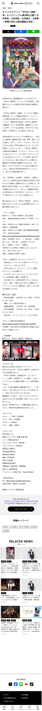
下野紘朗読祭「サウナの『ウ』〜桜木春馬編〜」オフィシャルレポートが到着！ (10, 597)
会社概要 (25, 695)
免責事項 (25, 698)
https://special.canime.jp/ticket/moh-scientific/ (19, 324)
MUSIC (9, 561)
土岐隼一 (7, 501)
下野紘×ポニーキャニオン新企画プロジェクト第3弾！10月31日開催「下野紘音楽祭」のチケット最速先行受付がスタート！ (31, 568)
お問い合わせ (9, 701)
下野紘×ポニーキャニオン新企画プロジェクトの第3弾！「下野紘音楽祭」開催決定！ (31, 597)
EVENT (25, 561)
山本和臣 (16, 501)
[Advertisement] (21, 657)
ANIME (10, 8)
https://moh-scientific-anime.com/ (18, 481)
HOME (4, 8)
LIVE (30, 561)
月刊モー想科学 (26, 501)
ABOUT (7, 695)
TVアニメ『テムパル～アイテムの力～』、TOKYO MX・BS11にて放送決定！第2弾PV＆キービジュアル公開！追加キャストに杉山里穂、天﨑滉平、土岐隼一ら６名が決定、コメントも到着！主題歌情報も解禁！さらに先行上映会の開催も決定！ (10, 568)
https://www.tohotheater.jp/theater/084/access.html (21, 236)
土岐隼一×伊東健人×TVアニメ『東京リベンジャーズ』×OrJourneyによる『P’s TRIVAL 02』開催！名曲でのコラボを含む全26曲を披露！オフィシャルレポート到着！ (10, 627)
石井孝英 (11, 503)
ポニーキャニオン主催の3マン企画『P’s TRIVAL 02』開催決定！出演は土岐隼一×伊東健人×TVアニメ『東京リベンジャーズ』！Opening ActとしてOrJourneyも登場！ (31, 627)
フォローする (22, 509)
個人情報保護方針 (10, 698)
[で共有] (8, 31)
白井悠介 (34, 527)
